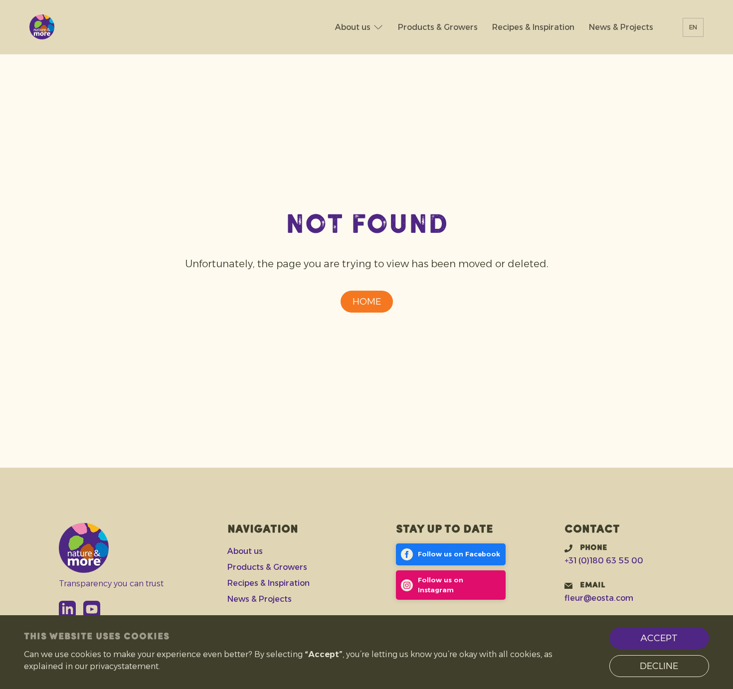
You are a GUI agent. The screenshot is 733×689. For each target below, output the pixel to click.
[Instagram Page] (451, 585)
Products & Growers (438, 26)
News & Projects (621, 26)
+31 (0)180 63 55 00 (603, 560)
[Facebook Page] (451, 554)
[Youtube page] (91, 609)
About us (352, 26)
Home (367, 301)
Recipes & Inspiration (533, 26)
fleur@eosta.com (598, 598)
